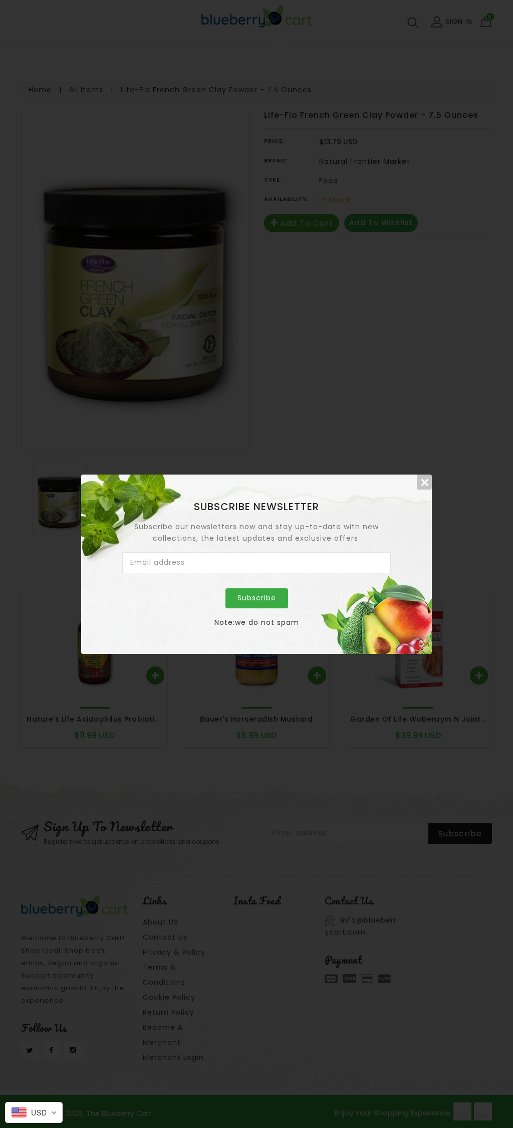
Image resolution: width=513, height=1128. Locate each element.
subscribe (256, 598)
